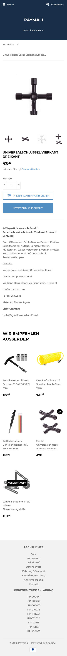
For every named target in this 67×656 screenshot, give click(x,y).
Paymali (33, 19)
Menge (7, 178)
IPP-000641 (33, 596)
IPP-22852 (33, 626)
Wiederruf (34, 562)
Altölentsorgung (33, 579)
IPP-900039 (33, 631)
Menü (10, 4)
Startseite (8, 44)
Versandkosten (31, 169)
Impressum (33, 558)
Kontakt (33, 584)
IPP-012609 (33, 618)
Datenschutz (33, 566)
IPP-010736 (33, 609)
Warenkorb (57, 4)
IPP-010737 (33, 613)
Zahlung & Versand (33, 571)
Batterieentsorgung (33, 575)
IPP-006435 (33, 605)
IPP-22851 (33, 622)
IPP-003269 (33, 600)
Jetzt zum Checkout (28, 208)
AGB (33, 553)
